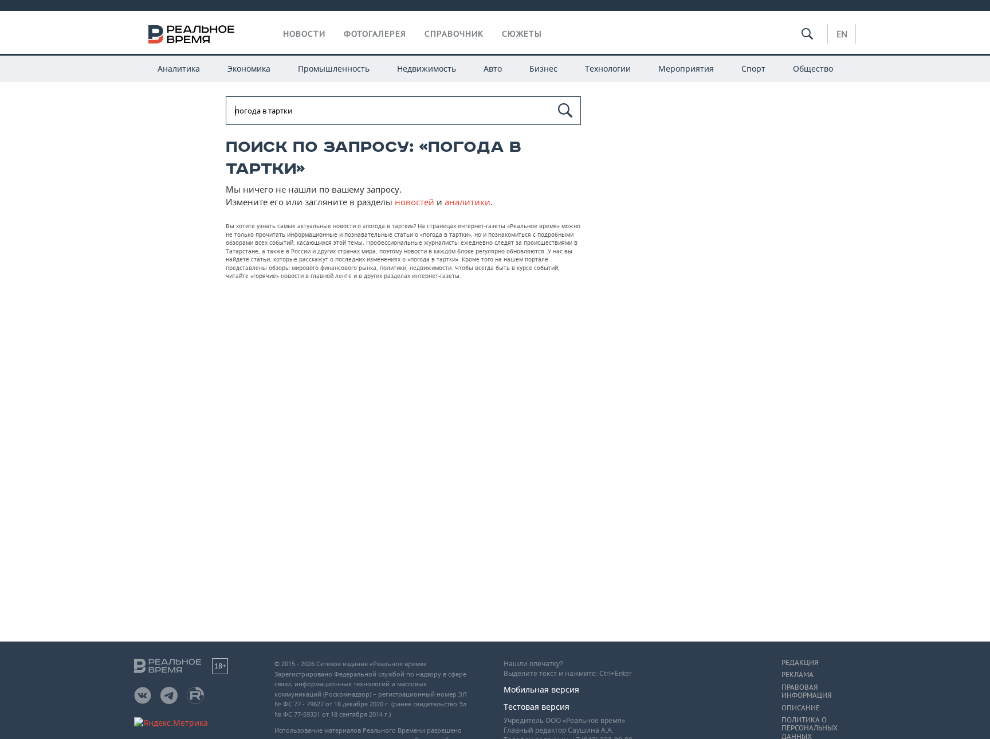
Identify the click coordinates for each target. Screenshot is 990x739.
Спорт (753, 68)
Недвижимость (426, 68)
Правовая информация (806, 691)
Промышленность (334, 68)
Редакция (799, 663)
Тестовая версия (536, 706)
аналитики (467, 202)
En (841, 34)
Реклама (797, 675)
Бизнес (543, 68)
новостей (414, 202)
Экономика (248, 68)
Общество (813, 68)
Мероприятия (686, 68)
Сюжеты (522, 34)
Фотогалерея (375, 34)
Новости (304, 34)
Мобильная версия (541, 689)
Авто (493, 68)
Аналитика (179, 68)
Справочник (454, 34)
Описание (800, 708)
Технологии (608, 68)
